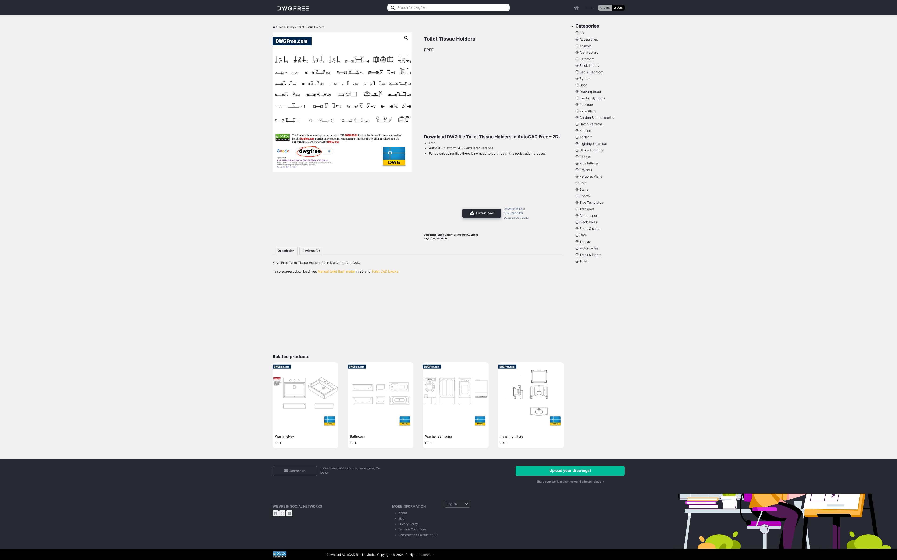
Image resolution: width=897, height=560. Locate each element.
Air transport (589, 215)
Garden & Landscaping (597, 117)
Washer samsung (438, 436)
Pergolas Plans (591, 176)
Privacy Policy (408, 524)
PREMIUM (442, 238)
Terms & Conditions (412, 529)
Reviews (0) (311, 250)
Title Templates (591, 202)
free (433, 238)
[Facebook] (276, 513)
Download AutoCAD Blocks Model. (351, 554)
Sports (585, 196)
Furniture (586, 105)
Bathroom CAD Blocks (466, 235)
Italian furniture (511, 436)
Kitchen (585, 131)
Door (583, 85)
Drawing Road (590, 92)
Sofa (583, 183)
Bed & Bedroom (591, 72)
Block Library (445, 235)
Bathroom (357, 436)
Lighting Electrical (593, 144)
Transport (587, 209)
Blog (401, 518)
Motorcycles (589, 248)
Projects (586, 170)
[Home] (274, 27)
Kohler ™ (586, 137)
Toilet (584, 261)
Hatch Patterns (591, 124)
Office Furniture (591, 150)
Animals (585, 46)
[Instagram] (282, 513)
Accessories (589, 39)
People (585, 157)
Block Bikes (588, 222)
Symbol (585, 78)
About (402, 513)
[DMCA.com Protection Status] (296, 554)
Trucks (585, 242)
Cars (583, 235)
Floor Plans (588, 111)
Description (286, 250)
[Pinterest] (289, 513)
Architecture (589, 52)
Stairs (584, 189)
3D (582, 33)
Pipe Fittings (589, 163)
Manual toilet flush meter (336, 271)
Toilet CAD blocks (384, 271)
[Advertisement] (343, 200)
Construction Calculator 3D (418, 535)
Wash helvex (285, 436)
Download (485, 213)
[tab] (286, 251)
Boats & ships (590, 229)
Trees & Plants (590, 255)
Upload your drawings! (570, 470)
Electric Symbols (592, 98)
